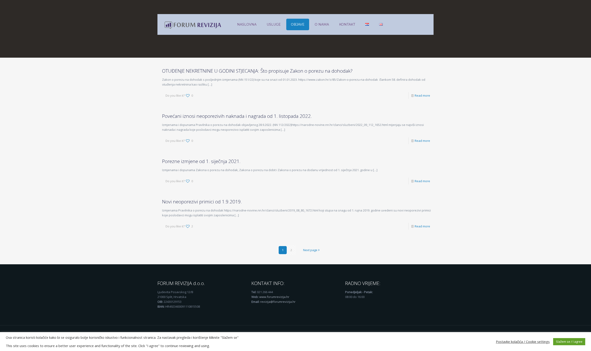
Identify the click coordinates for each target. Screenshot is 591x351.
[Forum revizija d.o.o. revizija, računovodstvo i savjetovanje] (193, 24)
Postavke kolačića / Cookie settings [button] (523, 341)
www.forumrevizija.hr (274, 297)
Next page (310, 250)
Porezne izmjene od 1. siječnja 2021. (201, 161)
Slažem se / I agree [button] (569, 341)
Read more (422, 95)
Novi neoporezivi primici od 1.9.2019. (202, 201)
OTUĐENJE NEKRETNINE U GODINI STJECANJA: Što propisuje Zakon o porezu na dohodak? (257, 71)
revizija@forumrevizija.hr (278, 302)
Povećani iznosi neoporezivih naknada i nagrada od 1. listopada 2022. (237, 116)
